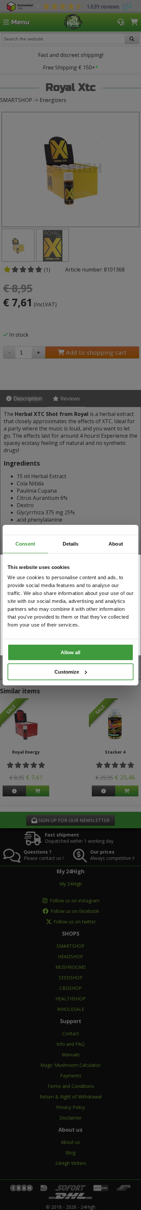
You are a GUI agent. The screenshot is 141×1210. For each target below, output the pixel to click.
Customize (66, 672)
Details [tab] (71, 544)
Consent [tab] (25, 544)
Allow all (70, 652)
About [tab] (116, 544)
